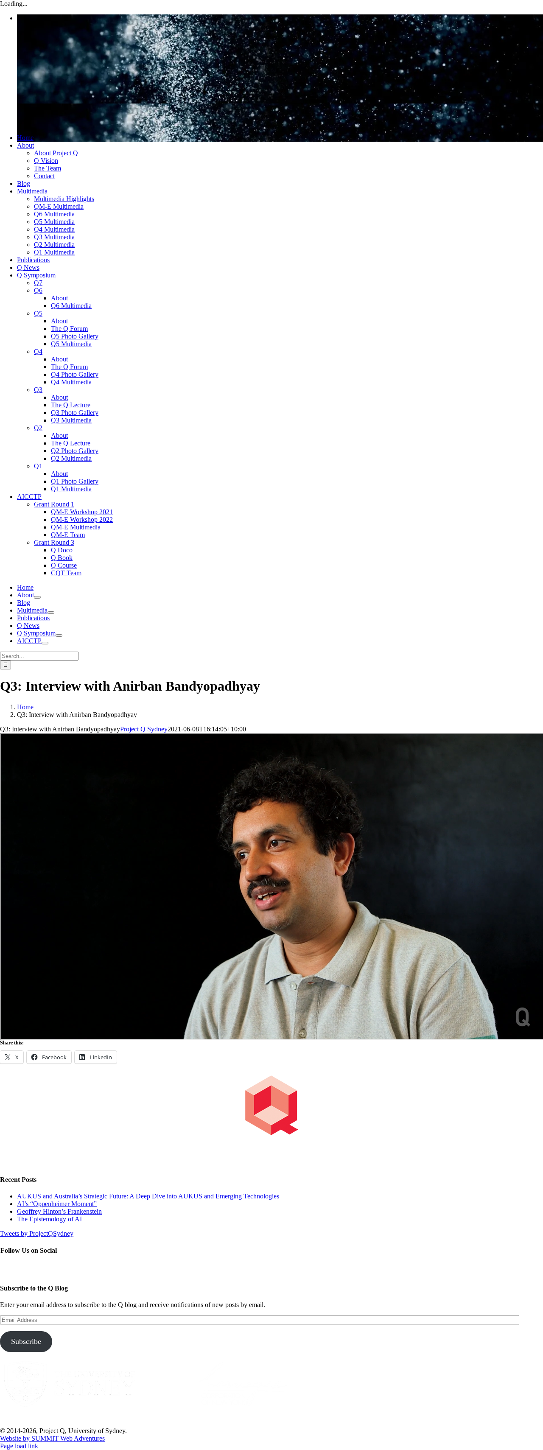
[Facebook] (5, 1269)
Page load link (19, 1446)
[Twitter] (14, 1269)
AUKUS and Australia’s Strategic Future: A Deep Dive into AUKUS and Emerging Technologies (148, 1196)
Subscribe (26, 1341)
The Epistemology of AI (49, 1219)
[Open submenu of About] (37, 597)
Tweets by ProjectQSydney (36, 1233)
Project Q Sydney (144, 729)
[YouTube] (23, 1269)
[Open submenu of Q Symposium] (59, 635)
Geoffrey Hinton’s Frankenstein (59, 1211)
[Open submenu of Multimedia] (51, 612)
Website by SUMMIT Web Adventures (52, 1438)
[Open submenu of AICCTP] (45, 643)
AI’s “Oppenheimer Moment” (57, 1203)
